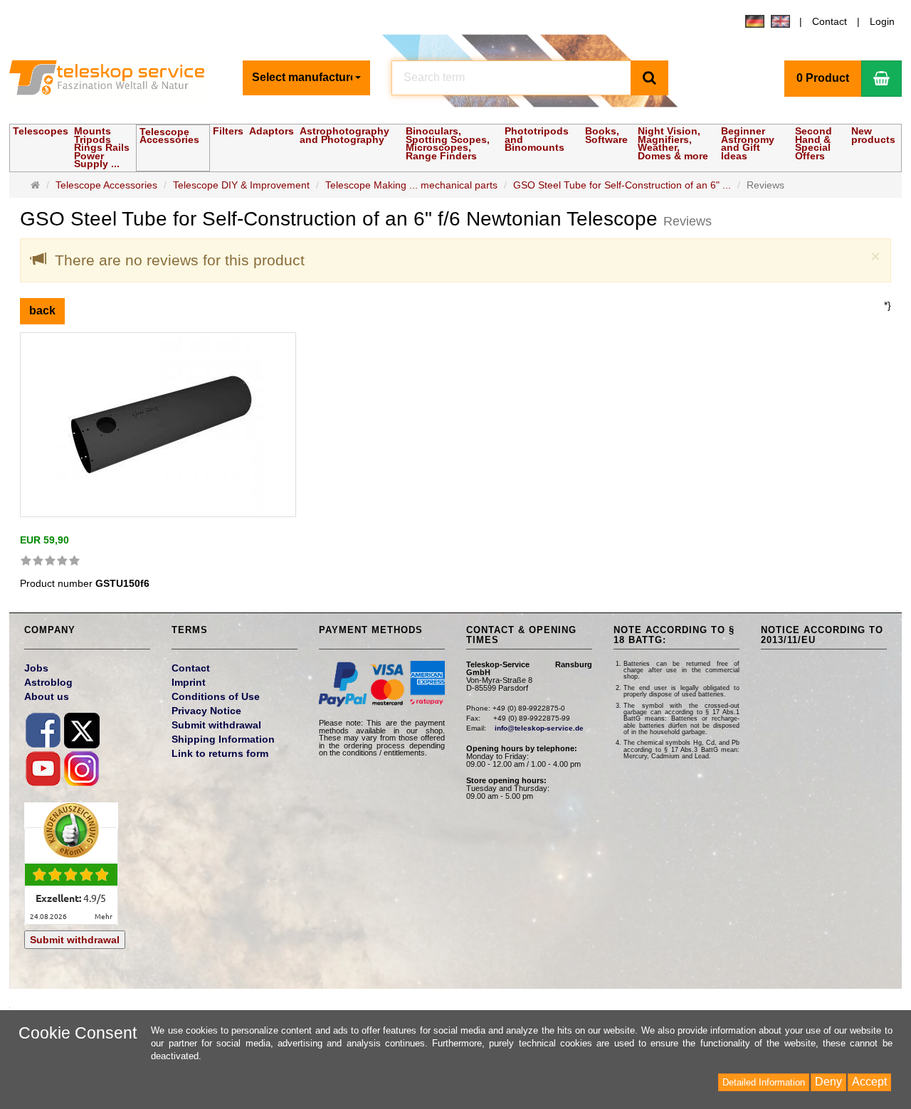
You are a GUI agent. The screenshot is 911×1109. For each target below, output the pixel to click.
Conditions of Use (216, 696)
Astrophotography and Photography (344, 135)
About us (46, 696)
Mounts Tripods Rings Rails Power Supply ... (102, 147)
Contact (829, 21)
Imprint (189, 682)
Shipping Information (223, 739)
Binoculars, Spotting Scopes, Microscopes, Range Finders (448, 143)
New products (873, 135)
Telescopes (40, 131)
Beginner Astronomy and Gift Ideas (747, 143)
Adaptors (271, 131)
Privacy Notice (206, 710)
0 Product (822, 78)
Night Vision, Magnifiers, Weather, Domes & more (673, 143)
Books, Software (606, 135)
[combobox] (306, 78)
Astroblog (48, 682)
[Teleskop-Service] (115, 77)
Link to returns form (220, 753)
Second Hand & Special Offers (813, 143)
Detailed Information (763, 1082)
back (42, 310)
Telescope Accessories (169, 136)
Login (882, 21)
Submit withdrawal (75, 939)
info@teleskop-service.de (539, 728)
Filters (228, 131)
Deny (828, 1082)
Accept (869, 1082)
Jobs (36, 668)
